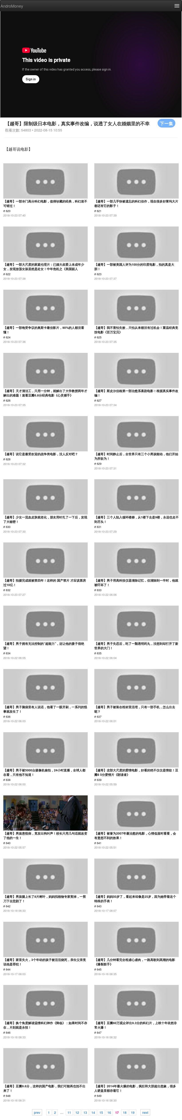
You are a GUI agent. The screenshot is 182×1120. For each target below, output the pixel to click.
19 (133, 1112)
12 (77, 1112)
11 (69, 1112)
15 (101, 1112)
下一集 (166, 123)
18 (125, 1112)
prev (37, 1112)
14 (93, 1112)
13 (85, 1112)
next (145, 1112)
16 (109, 1112)
